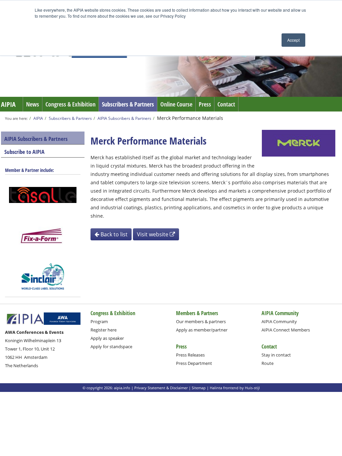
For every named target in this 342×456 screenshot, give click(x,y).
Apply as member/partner (201, 330)
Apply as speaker (107, 338)
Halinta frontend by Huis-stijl (235, 387)
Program (99, 321)
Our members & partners (201, 321)
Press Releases (190, 355)
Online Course (176, 104)
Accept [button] (293, 40)
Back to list (113, 234)
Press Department (194, 363)
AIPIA (8, 104)
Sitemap (199, 387)
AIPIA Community (279, 321)
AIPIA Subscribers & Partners (124, 118)
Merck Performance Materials (190, 118)
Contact (226, 104)
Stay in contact (276, 355)
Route (268, 363)
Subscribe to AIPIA (24, 152)
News (32, 104)
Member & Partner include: (29, 170)
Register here (104, 330)
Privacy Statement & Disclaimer (161, 387)
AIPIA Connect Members (286, 330)
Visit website (153, 234)
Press (205, 104)
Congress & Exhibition (70, 104)
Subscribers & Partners (128, 104)
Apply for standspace (111, 347)
